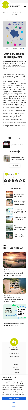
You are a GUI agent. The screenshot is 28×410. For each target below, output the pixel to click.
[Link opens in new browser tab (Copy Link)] (24, 180)
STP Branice (16, 367)
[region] (14, 392)
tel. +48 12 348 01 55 (14, 353)
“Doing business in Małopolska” (14, 126)
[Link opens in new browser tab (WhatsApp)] (16, 180)
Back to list (15, 165)
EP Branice (16, 372)
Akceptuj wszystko (14, 398)
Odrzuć (14, 406)
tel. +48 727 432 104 (14, 355)
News (8, 12)
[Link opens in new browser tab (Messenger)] (20, 180)
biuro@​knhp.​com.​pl (14, 356)
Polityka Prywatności (18, 394)
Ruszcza (16, 366)
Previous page (16, 138)
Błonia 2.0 (16, 369)
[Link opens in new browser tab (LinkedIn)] (9, 180)
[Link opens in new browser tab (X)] (5, 180)
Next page (13, 151)
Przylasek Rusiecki (16, 371)
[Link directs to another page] (4, 12)
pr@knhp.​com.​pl (14, 357)
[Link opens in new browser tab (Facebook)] (13, 180)
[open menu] (25, 6)
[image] (14, 342)
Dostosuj (14, 402)
